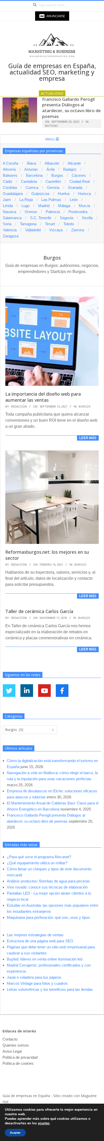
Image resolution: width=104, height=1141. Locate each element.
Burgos (84, 406)
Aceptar (15, 1133)
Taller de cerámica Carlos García (39, 611)
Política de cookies (18, 1063)
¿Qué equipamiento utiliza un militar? (37, 863)
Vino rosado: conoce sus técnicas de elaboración (47, 887)
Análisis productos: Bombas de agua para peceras (48, 881)
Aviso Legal (12, 1051)
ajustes (43, 1123)
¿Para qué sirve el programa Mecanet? (39, 857)
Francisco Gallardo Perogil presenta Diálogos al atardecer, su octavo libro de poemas (71, 107)
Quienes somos (16, 1045)
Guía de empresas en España (26, 1095)
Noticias (51, 126)
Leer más (87, 438)
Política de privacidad (20, 1057)
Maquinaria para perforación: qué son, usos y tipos (48, 917)
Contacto (10, 1039)
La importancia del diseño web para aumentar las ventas (43, 397)
